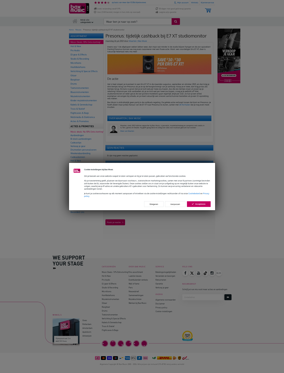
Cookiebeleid (194, 193)
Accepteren (200, 204)
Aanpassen (175, 204)
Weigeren (154, 204)
